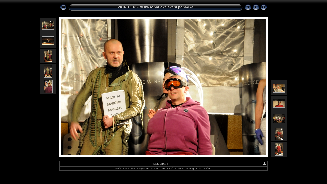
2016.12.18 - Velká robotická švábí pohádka (155, 7)
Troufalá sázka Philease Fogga (179, 168)
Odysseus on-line (147, 168)
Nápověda (205, 168)
